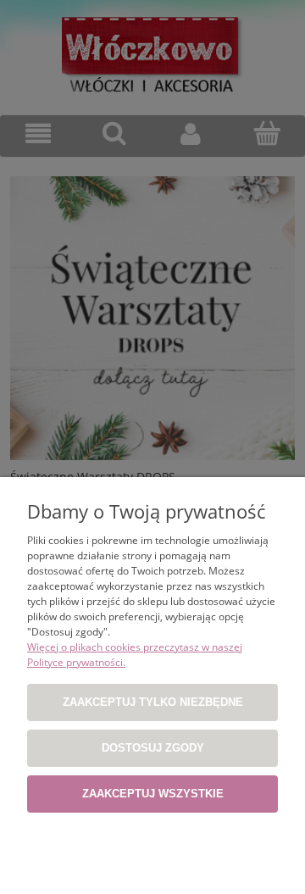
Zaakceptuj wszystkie (153, 793)
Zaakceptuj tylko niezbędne (153, 702)
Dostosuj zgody (153, 747)
